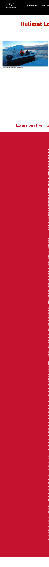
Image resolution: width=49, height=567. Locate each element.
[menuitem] (32, 5)
